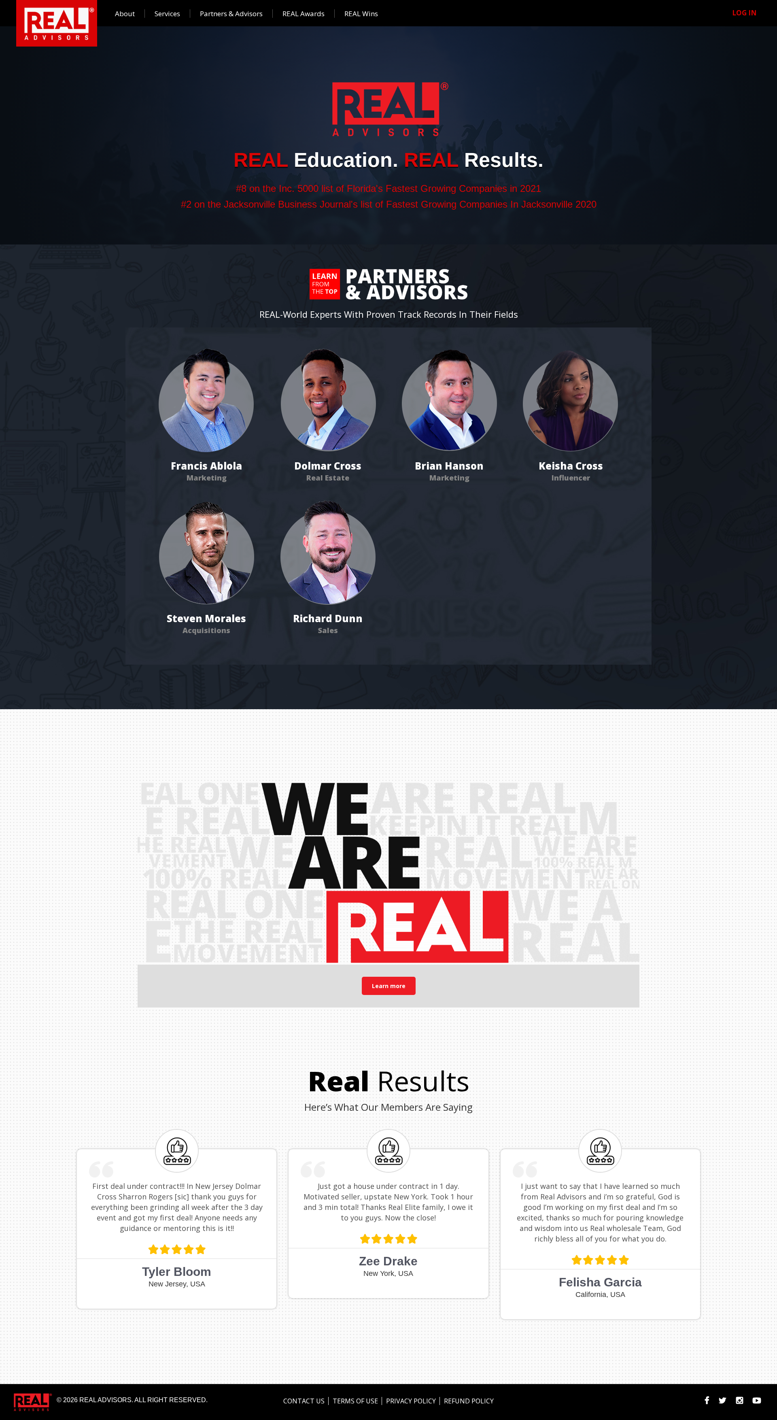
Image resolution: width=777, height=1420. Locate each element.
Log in (744, 12)
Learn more (388, 986)
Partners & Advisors (231, 13)
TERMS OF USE (355, 1401)
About (125, 13)
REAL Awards (303, 13)
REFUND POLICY (469, 1401)
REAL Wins (361, 13)
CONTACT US (304, 1401)
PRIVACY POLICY (411, 1401)
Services (167, 13)
